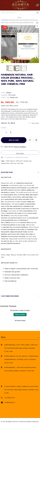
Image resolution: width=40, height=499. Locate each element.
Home (19, 17)
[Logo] (20, 5)
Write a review (20, 314)
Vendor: (3, 92)
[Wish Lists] (30, 140)
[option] (20, 44)
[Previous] (3, 44)
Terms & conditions (20, 147)
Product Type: (5, 97)
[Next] (36, 44)
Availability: (4, 95)
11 (5, 157)
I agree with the (8, 147)
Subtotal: (4, 123)
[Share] (36, 140)
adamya (8, 92)
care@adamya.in (9, 402)
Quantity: (4, 127)
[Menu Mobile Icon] (2, 5)
